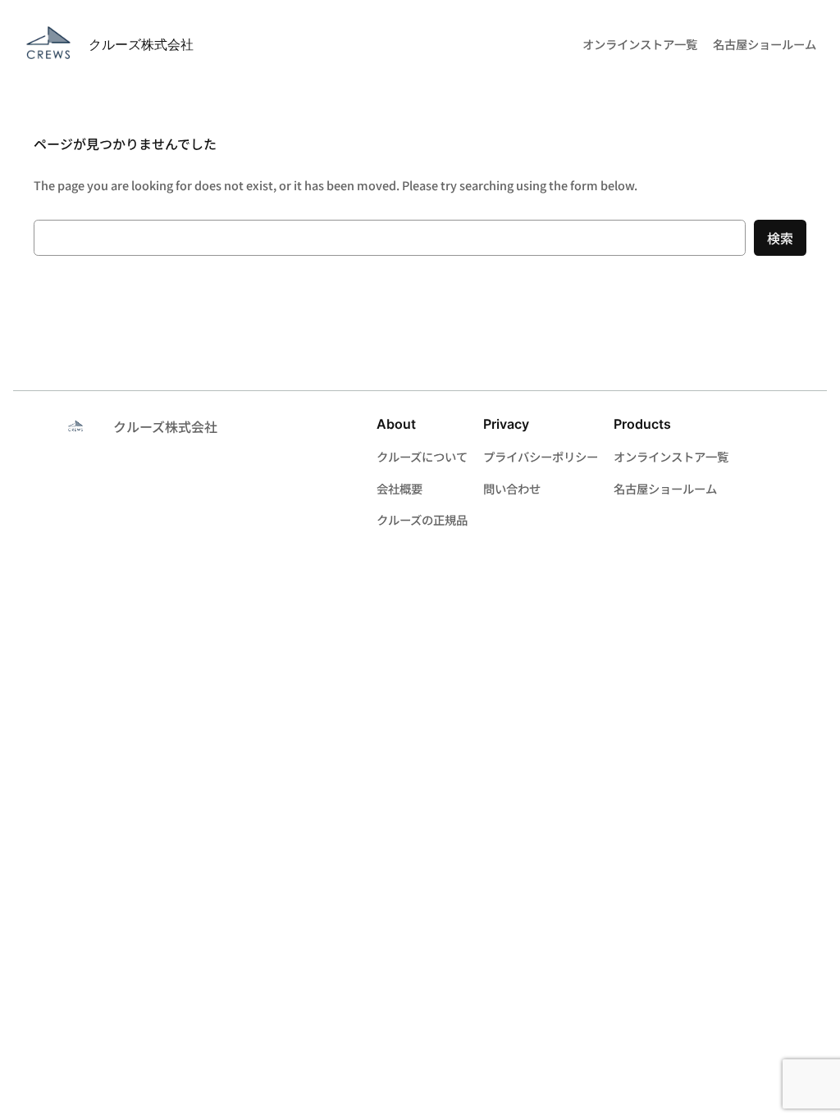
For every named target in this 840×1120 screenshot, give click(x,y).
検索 (780, 238)
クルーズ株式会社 (141, 44)
